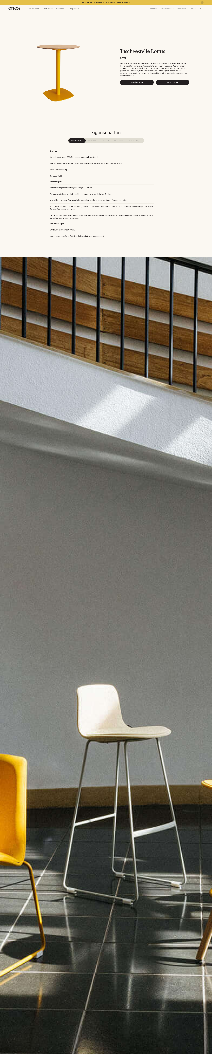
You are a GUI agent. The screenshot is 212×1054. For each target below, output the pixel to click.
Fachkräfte (181, 9)
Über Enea (153, 9)
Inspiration (74, 9)
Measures (92, 140)
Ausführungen (135, 140)
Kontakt (193, 9)
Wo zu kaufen (172, 82)
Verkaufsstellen (167, 9)
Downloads (118, 140)
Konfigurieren (137, 82)
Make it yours (123, 2)
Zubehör (105, 140)
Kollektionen (34, 9)
